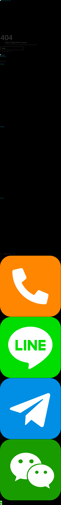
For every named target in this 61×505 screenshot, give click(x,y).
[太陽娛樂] (9, 9)
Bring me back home (6, 51)
